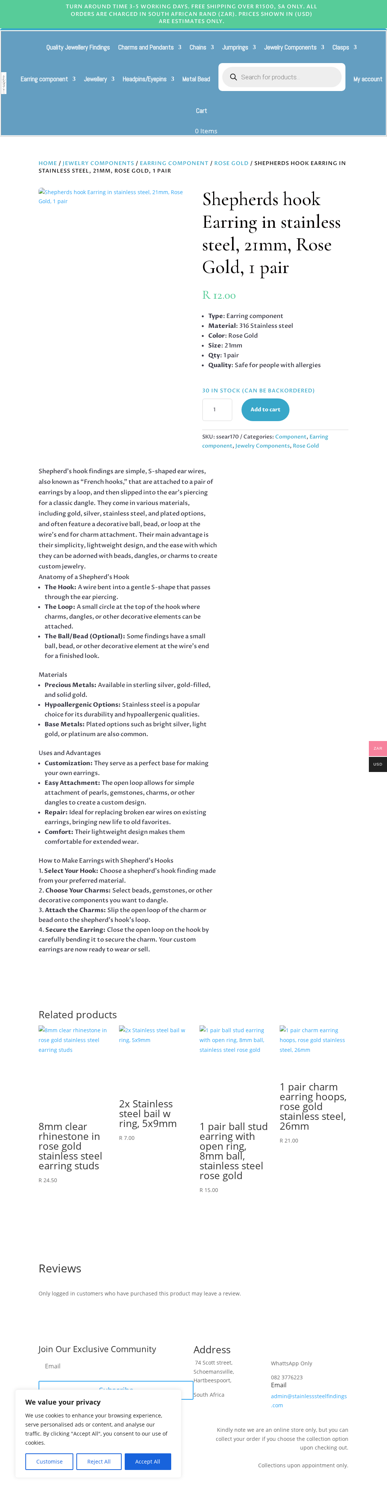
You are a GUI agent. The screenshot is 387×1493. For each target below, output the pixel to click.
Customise (49, 1461)
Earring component (44, 79)
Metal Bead (196, 79)
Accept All (147, 1461)
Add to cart (265, 409)
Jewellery (95, 79)
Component (291, 436)
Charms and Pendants (146, 47)
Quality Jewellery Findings (78, 47)
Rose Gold (231, 163)
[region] (98, 1434)
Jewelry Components (290, 47)
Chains (198, 47)
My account (368, 79)
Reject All (99, 1461)
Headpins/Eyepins (145, 79)
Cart (201, 111)
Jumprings (235, 47)
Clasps (341, 47)
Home (48, 163)
